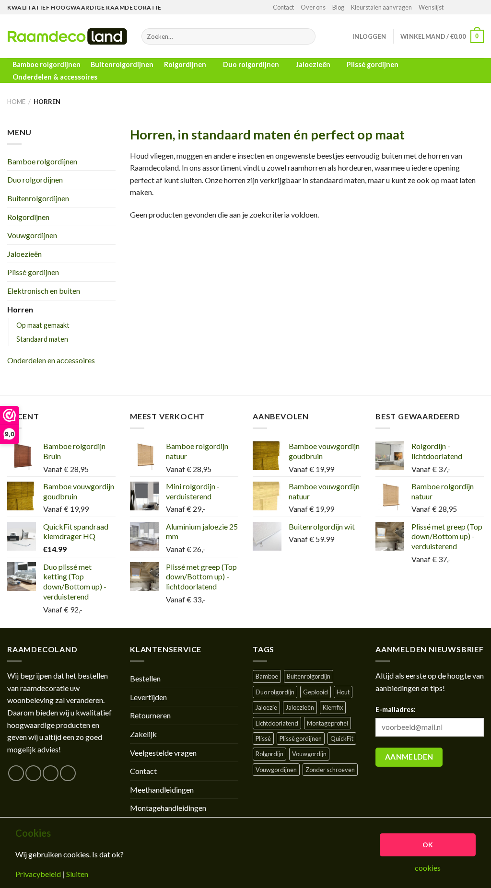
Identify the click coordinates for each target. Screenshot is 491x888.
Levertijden (148, 697)
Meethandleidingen (162, 789)
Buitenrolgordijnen (122, 64)
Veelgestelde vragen (163, 752)
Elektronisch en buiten (43, 290)
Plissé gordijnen (372, 64)
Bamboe (267, 676)
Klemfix (333, 707)
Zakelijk (143, 733)
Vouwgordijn (309, 754)
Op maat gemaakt (43, 325)
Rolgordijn (269, 754)
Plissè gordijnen (301, 738)
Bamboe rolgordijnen (46, 64)
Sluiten (77, 874)
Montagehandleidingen (168, 807)
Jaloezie (266, 707)
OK (427, 845)
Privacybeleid (38, 874)
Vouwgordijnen (32, 235)
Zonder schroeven (330, 769)
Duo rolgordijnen (251, 64)
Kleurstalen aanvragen (381, 7)
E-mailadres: (395, 709)
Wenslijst (431, 7)
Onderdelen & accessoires (54, 77)
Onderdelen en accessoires (51, 360)
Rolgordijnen (185, 64)
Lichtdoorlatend (277, 723)
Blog (338, 7)
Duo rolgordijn (275, 692)
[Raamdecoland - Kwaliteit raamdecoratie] (67, 36)
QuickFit (341, 738)
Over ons (313, 7)
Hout (343, 692)
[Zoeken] (306, 36)
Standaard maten (42, 339)
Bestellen (145, 678)
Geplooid (315, 692)
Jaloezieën (313, 64)
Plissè (263, 738)
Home (16, 101)
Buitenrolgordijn (308, 676)
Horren (20, 309)
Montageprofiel (327, 723)
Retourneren (150, 715)
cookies (428, 868)
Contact (283, 7)
